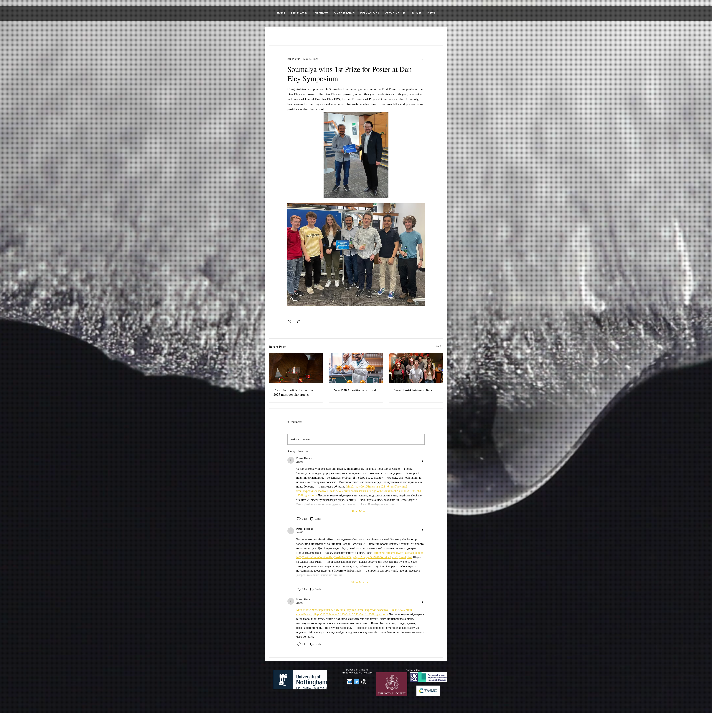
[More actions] (422, 59)
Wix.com (368, 672)
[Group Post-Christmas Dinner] (416, 368)
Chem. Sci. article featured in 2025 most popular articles (293, 392)
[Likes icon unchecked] (298, 519)
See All (439, 346)
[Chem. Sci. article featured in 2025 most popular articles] (296, 368)
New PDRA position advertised (355, 390)
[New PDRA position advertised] (356, 368)
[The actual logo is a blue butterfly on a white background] (349, 681)
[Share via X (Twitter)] (289, 321)
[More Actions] (422, 460)
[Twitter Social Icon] (356, 681)
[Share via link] (298, 321)
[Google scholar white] (363, 681)
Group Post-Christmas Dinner (414, 390)
